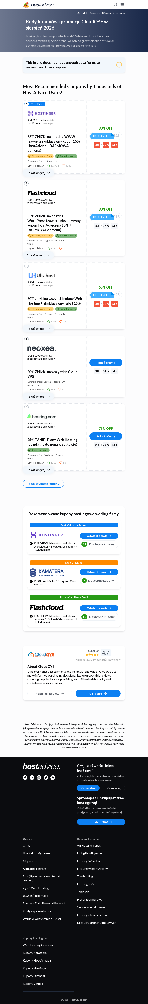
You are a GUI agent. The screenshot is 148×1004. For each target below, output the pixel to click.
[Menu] (122, 5)
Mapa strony (31, 861)
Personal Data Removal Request (44, 903)
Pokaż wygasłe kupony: (43, 483)
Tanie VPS (83, 891)
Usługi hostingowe (89, 853)
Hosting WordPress (90, 861)
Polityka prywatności (37, 911)
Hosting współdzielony (92, 868)
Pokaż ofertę (105, 362)
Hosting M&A (99, 821)
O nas (26, 845)
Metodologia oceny (88, 13)
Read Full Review (47, 693)
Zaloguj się (114, 788)
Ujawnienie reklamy (113, 13)
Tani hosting (85, 876)
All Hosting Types (89, 845)
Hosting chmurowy (89, 899)
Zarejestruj (88, 788)
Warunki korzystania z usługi (42, 918)
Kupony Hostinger (35, 968)
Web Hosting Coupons (38, 945)
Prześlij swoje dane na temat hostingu (41, 878)
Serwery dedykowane (91, 907)
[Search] (115, 5)
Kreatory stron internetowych (96, 922)
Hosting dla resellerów (92, 915)
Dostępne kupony (99, 544)
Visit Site (95, 693)
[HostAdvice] (38, 5)
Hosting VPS (85, 884)
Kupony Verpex (33, 983)
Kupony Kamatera (35, 952)
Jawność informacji (35, 895)
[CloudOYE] (49, 655)
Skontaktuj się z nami (36, 853)
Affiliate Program (34, 868)
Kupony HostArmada (37, 960)
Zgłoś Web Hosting (36, 888)
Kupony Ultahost (34, 976)
